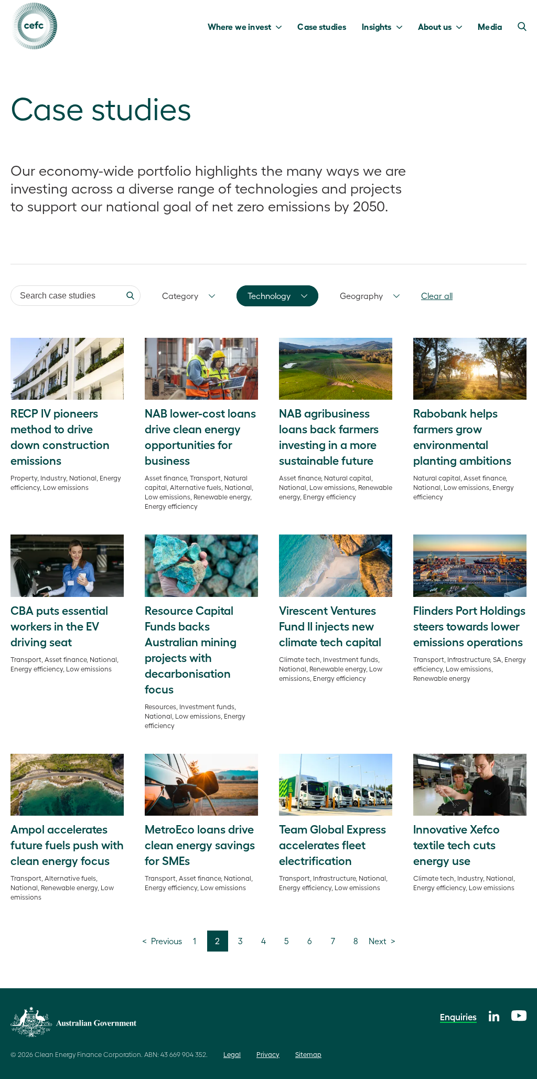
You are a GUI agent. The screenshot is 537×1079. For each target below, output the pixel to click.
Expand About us (462, 26)
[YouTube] (519, 1014)
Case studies (321, 26)
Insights (376, 26)
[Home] (33, 26)
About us (435, 26)
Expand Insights (402, 26)
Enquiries (458, 1016)
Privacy (268, 1054)
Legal (232, 1054)
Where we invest (239, 26)
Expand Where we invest (281, 26)
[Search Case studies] (130, 295)
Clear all (437, 296)
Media (490, 26)
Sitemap (308, 1054)
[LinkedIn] (494, 1014)
